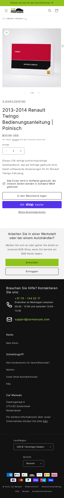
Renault (19, 18)
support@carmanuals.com (32, 319)
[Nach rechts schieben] (38, 93)
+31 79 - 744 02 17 (27, 298)
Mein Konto (12, 343)
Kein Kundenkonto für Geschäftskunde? (28, 362)
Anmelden (32, 262)
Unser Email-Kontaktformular (22, 376)
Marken (10, 18)
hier (45, 421)
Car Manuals (16, 487)
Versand (15, 139)
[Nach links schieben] (25, 93)
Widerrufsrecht (32, 487)
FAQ (8, 383)
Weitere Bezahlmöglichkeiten (32, 212)
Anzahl (5, 144)
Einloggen (32, 271)
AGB (17, 491)
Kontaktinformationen (42, 491)
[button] (6, 10)
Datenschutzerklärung (51, 487)
